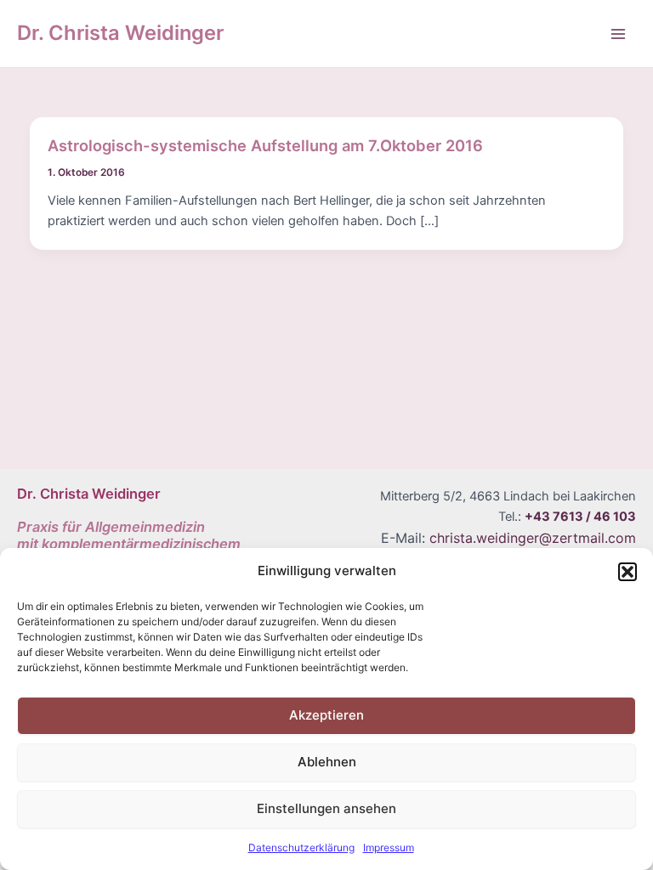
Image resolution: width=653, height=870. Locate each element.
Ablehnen (327, 762)
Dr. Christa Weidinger (120, 32)
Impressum (388, 847)
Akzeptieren (326, 715)
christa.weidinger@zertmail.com (532, 537)
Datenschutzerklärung (301, 847)
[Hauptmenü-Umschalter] (618, 34)
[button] (627, 571)
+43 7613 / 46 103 (580, 516)
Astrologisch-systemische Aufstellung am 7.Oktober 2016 (265, 145)
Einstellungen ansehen (326, 808)
